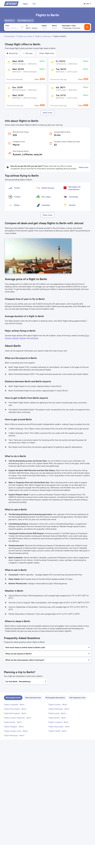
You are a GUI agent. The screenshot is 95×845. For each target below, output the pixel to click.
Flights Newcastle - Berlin (59, 726)
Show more (47, 113)
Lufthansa (34, 338)
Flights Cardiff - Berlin (57, 731)
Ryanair (23, 338)
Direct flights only (46, 53)
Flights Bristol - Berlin (57, 718)
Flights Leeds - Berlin (57, 713)
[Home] (11, 3)
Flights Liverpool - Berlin (58, 722)
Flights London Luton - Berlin (16, 731)
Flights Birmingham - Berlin (15, 713)
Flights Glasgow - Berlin (14, 726)
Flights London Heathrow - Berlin (17, 718)
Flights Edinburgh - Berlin (58, 709)
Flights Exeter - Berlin (13, 722)
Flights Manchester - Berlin (15, 709)
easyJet (15, 338)
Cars (34, 4)
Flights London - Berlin (57, 704)
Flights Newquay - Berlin (14, 735)
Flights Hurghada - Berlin (14, 704)
